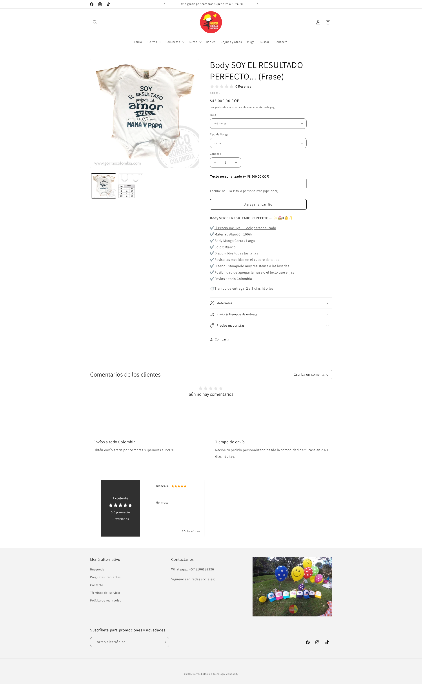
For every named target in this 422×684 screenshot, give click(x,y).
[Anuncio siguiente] (258, 4)
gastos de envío (224, 107)
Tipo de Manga (219, 134)
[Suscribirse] (164, 642)
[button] (95, 22)
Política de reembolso (106, 600)
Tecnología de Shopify (225, 673)
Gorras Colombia (202, 673)
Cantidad (215, 154)
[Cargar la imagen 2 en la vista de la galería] (130, 185)
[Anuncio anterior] (164, 4)
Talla (213, 115)
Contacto (96, 585)
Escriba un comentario (310, 374)
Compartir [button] (222, 339)
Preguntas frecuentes (105, 577)
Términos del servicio (105, 593)
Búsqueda (97, 569)
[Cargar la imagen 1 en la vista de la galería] (103, 185)
